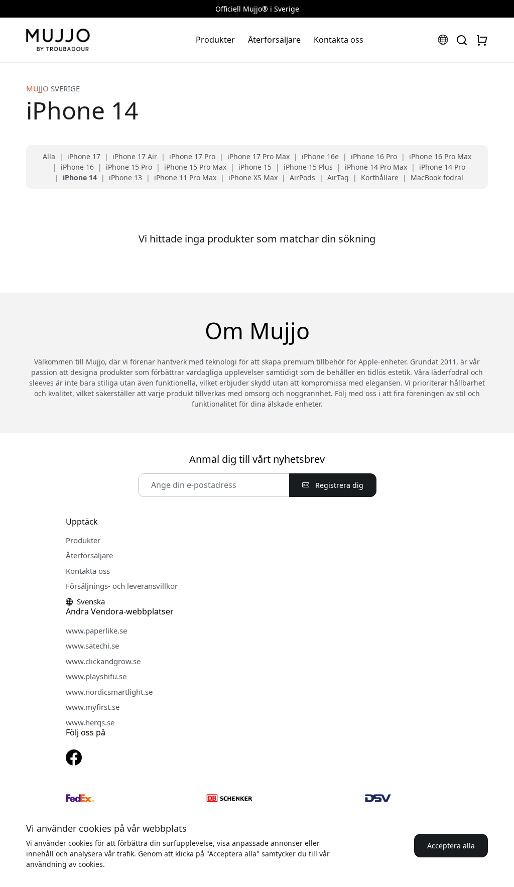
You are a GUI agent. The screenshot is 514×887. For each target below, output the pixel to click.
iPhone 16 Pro (374, 156)
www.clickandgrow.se (103, 661)
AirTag (338, 177)
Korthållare (380, 177)
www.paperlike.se (96, 630)
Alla (49, 156)
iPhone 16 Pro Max (440, 156)
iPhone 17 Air (134, 156)
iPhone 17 (83, 156)
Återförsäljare (274, 39)
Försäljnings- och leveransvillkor (122, 586)
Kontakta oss (338, 39)
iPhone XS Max (253, 177)
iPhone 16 (77, 167)
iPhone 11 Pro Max (185, 177)
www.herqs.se (90, 722)
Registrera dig (338, 485)
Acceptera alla (451, 845)
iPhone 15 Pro (129, 167)
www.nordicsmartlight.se (109, 692)
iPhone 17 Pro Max (258, 156)
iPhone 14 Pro (442, 167)
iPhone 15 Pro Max (195, 167)
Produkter (215, 39)
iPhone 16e (320, 156)
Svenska (90, 601)
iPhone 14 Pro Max (376, 167)
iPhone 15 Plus (308, 167)
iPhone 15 (255, 167)
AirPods (302, 177)
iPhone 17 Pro (192, 156)
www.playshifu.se (96, 676)
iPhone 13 (125, 177)
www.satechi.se (92, 646)
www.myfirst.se (92, 707)
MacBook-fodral (437, 177)
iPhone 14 (80, 177)
